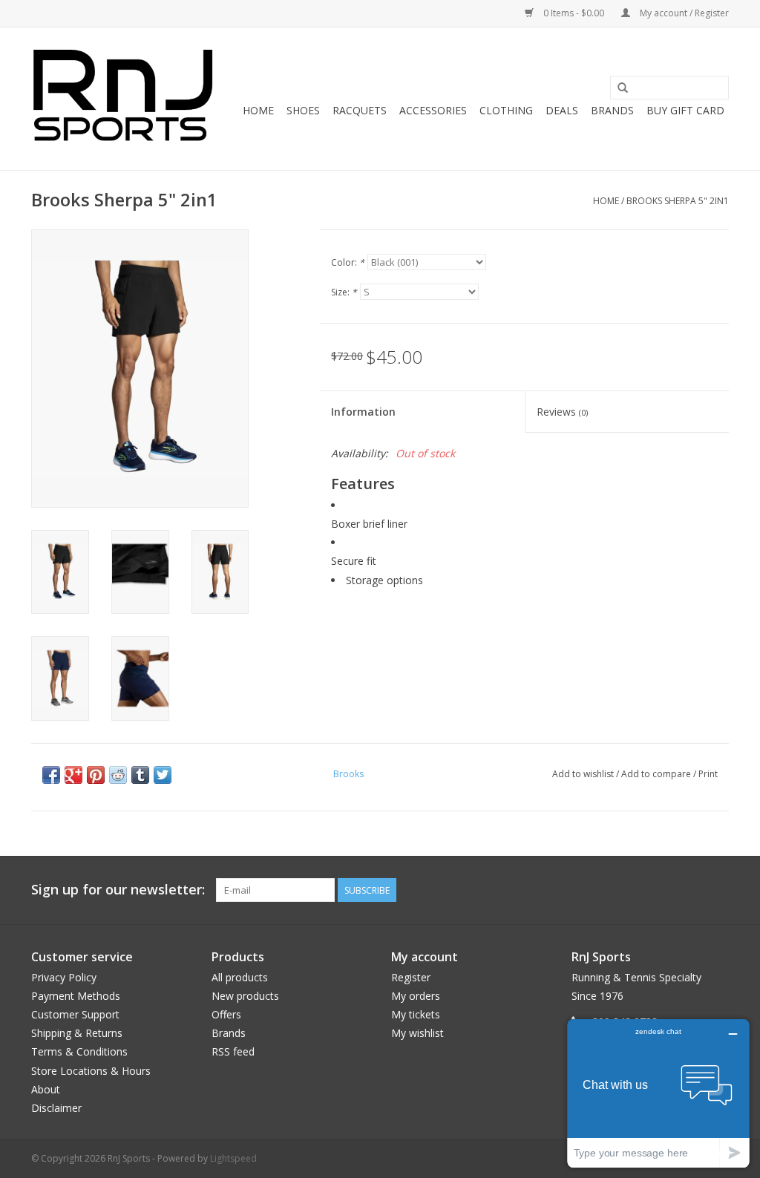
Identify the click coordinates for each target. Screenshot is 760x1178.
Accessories (433, 110)
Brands (612, 110)
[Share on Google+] (73, 775)
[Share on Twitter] (162, 775)
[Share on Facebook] (51, 775)
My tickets (415, 1014)
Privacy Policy (63, 977)
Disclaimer (56, 1108)
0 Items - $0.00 (573, 13)
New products (245, 996)
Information (363, 412)
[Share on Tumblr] (140, 775)
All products (240, 977)
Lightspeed (233, 1158)
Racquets (359, 110)
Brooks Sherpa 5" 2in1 (677, 200)
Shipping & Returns (76, 1033)
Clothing (506, 110)
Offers (226, 1014)
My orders (415, 996)
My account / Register (683, 13)
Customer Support (75, 1014)
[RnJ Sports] (122, 99)
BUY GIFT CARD (685, 110)
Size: (344, 292)
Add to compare (657, 774)
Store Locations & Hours (91, 1071)
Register (410, 977)
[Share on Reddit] (118, 775)
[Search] (622, 88)
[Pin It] (96, 775)
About (45, 1089)
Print (708, 774)
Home (258, 110)
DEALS (562, 110)
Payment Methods (75, 996)
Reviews (562, 412)
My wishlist (417, 1033)
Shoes (303, 110)
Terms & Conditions (79, 1051)
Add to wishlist (583, 774)
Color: (347, 262)
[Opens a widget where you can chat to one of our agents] (658, 1093)
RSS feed (233, 1051)
